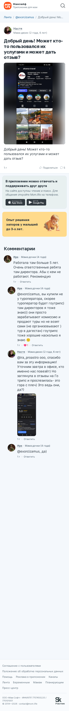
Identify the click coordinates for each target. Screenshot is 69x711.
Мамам (37, 682)
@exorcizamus (25, 17)
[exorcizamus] (11, 354)
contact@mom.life (28, 703)
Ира (15, 256)
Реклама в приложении (30, 676)
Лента (8, 17)
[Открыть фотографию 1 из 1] (34, 103)
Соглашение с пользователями (21, 665)
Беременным (21, 682)
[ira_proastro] (8, 259)
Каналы (53, 676)
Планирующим (54, 682)
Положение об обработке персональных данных (32, 671)
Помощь (7, 676)
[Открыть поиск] (63, 5)
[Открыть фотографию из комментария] (26, 414)
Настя (17, 28)
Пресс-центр (10, 687)
